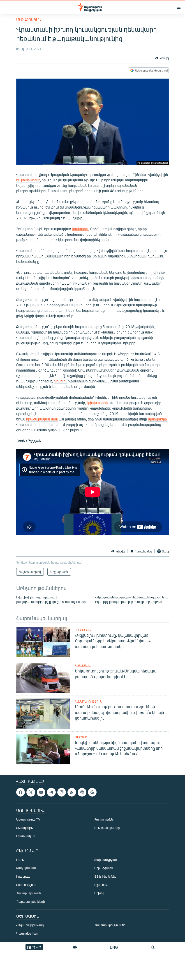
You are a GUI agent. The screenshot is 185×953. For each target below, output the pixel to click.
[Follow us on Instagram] (61, 792)
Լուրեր (20, 860)
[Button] (162, 58)
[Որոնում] (153, 947)
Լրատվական (25, 836)
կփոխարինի (97, 403)
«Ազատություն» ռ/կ (30, 925)
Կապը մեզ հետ (27, 934)
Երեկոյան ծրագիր (107, 828)
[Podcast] (82, 792)
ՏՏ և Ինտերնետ (105, 877)
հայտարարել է (28, 180)
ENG (114, 947)
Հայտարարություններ (109, 925)
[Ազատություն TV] (75, 947)
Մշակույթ (101, 885)
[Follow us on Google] (92, 792)
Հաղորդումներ (104, 819)
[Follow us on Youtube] (41, 792)
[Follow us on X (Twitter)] (30, 792)
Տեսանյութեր (25, 828)
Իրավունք (23, 877)
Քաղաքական (26, 868)
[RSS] (71, 792)
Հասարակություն (88, 701)
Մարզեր (81, 737)
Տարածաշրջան (105, 860)
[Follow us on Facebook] (20, 792)
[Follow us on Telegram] (51, 792)
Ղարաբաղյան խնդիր (31, 902)
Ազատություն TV (28, 819)
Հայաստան (83, 630)
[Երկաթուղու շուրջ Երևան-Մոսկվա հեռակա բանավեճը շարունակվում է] (43, 678)
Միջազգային (28, 19)
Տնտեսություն (25, 885)
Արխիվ (99, 893)
